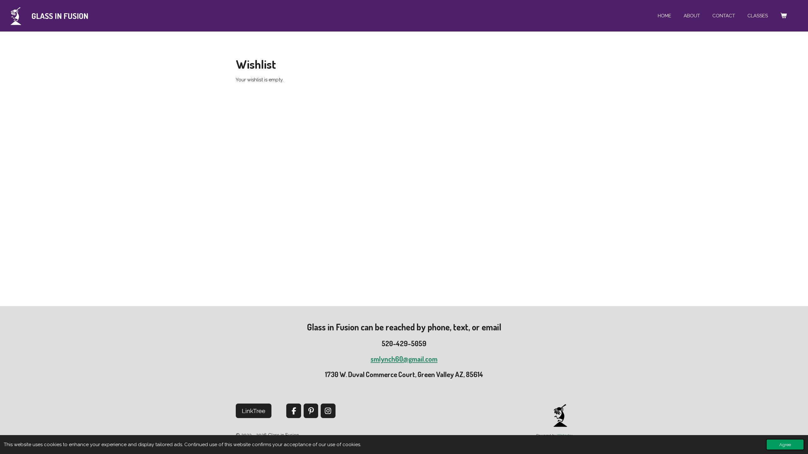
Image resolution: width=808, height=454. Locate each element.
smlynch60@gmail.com (404, 358)
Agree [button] (785, 444)
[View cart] (783, 16)
